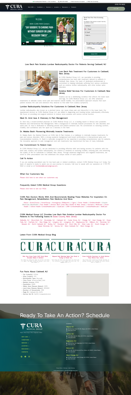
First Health (44, 205)
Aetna (26, 203)
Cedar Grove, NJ (74, 220)
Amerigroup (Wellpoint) (60, 203)
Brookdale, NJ (49, 220)
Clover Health (83, 203)
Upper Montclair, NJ (45, 226)
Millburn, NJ (94, 222)
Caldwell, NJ (61, 220)
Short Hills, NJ (74, 224)
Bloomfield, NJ (36, 220)
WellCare (104, 206)
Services (48, 7)
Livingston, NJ (69, 222)
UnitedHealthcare (92, 206)
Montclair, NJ (105, 222)
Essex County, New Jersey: (65, 217)
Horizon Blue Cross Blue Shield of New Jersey (68, 205)
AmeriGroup (45, 203)
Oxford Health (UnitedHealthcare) (42, 206)
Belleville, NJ (24, 220)
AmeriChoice (34, 203)
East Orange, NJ (99, 220)
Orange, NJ (86, 220)
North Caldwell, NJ (39, 224)
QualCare (60, 206)
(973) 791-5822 (120, 4)
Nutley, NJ (51, 224)
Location (56, 7)
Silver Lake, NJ (87, 224)
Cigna (73, 203)
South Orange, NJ (101, 224)
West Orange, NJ (86, 226)
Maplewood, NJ (82, 222)
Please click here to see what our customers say (39, 177)
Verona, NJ (59, 226)
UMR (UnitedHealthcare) (75, 206)
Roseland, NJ (62, 224)
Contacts (73, 7)
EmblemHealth (95, 203)
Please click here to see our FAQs (33, 189)
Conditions (40, 7)
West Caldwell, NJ (71, 226)
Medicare (99, 205)
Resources (65, 7)
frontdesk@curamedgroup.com (46, 166)
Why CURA (31, 7)
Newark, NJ (26, 224)
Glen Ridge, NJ (45, 222)
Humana (90, 205)
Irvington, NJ (57, 222)
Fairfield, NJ (33, 222)
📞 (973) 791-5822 (63, 1)
